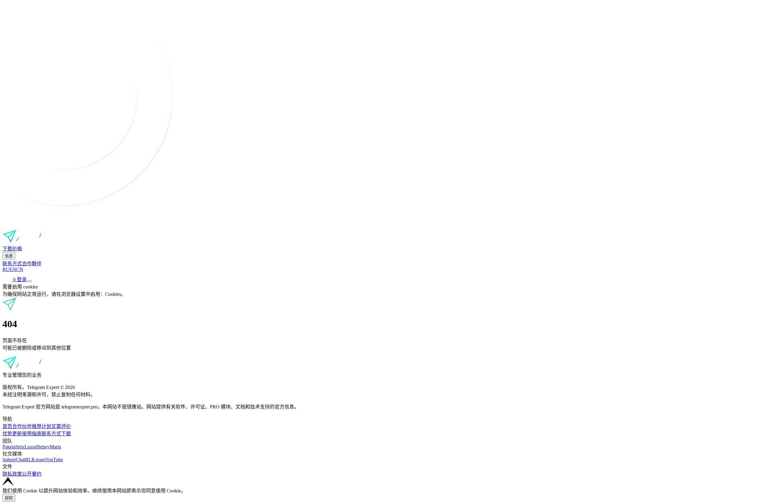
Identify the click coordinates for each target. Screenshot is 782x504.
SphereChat (13, 459)
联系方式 (12, 263)
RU (5, 269)
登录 (22, 279)
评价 (66, 426)
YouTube (54, 459)
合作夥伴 (32, 263)
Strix (19, 446)
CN (19, 269)
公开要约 (32, 474)
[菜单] (29, 281)
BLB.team (35, 459)
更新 (17, 433)
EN (12, 269)
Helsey (43, 446)
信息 (9, 256)
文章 (56, 426)
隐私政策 (12, 474)
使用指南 (32, 433)
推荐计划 (41, 426)
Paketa (8, 446)
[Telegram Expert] (25, 241)
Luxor (30, 446)
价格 (17, 248)
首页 (7, 426)
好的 (9, 498)
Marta (55, 446)
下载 (7, 248)
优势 (7, 433)
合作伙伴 (22, 426)
